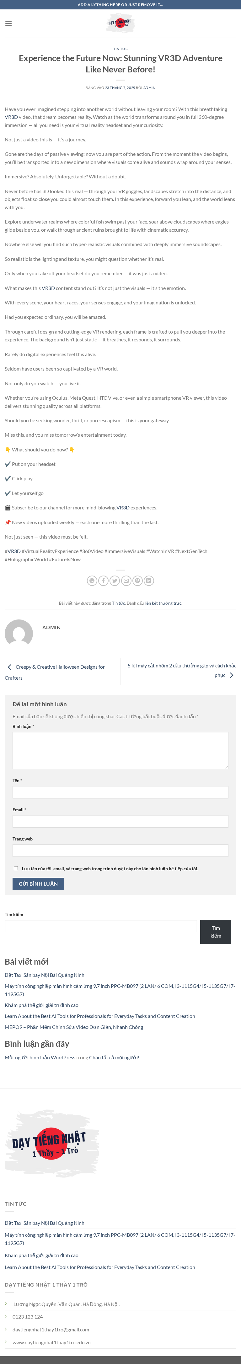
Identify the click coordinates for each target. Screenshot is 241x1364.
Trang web (23, 838)
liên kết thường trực (163, 603)
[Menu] (8, 23)
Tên (17, 780)
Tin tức (120, 49)
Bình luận (23, 726)
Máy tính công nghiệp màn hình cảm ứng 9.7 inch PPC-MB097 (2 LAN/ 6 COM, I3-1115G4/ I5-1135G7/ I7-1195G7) (120, 1239)
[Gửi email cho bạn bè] (126, 581)
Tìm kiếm (14, 914)
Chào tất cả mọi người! (114, 1057)
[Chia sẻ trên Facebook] (103, 581)
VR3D (11, 117)
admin (149, 88)
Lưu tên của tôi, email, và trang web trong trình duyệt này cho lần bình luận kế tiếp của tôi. (110, 868)
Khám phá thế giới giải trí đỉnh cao (41, 1005)
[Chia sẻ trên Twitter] (115, 581)
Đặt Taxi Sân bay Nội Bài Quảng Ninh (44, 975)
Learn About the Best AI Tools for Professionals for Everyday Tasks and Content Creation (100, 1016)
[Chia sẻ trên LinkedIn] (149, 581)
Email (19, 809)
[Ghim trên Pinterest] (137, 581)
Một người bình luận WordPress (40, 1057)
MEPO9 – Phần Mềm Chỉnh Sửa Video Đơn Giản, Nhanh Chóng (74, 1027)
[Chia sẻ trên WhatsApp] (92, 581)
